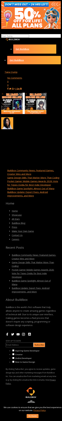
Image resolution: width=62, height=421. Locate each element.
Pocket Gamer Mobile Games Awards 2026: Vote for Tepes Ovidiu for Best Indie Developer (33, 273)
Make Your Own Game (23, 231)
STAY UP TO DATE (13, 341)
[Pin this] (21, 88)
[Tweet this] (10, 88)
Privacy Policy (39, 410)
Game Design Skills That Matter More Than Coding (33, 177)
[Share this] (8, 88)
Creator (19, 354)
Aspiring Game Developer (27, 350)
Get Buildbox (22, 49)
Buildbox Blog (18, 223)
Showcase (17, 215)
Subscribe (39, 345)
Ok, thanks (32, 416)
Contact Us (17, 235)
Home (15, 210)
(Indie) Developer (23, 358)
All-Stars (16, 219)
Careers (15, 239)
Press (14, 227)
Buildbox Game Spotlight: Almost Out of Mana (30, 188)
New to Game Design (25, 362)
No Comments (14, 77)
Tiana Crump (11, 71)
